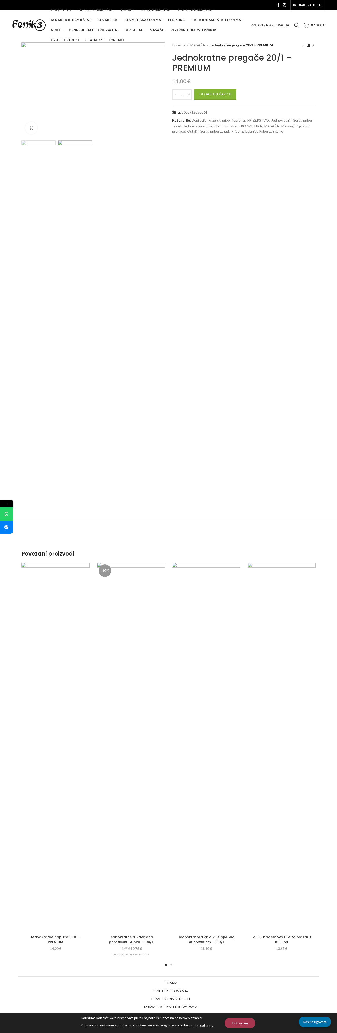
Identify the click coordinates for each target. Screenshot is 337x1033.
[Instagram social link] (284, 5)
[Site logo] (29, 25)
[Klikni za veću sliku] (31, 128)
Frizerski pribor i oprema (227, 120)
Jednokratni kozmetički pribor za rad (211, 126)
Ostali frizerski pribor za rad (208, 131)
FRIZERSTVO (258, 120)
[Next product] (313, 45)
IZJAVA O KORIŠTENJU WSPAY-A (171, 1007)
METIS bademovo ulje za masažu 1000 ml (281, 939)
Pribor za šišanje (271, 131)
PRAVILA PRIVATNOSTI (170, 999)
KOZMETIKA (251, 126)
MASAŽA (271, 126)
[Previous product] (303, 45)
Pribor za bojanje (244, 131)
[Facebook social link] (278, 5)
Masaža (287, 126)
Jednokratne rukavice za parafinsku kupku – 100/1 (131, 939)
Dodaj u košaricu (215, 94)
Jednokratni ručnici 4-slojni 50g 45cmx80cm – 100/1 (206, 939)
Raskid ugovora (315, 1022)
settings (206, 1025)
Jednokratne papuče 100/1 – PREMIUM (55, 939)
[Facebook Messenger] (6, 527)
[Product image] (206, 748)
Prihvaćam (240, 1023)
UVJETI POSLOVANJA (170, 991)
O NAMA (171, 983)
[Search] (296, 25)
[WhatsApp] (6, 514)
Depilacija (199, 120)
